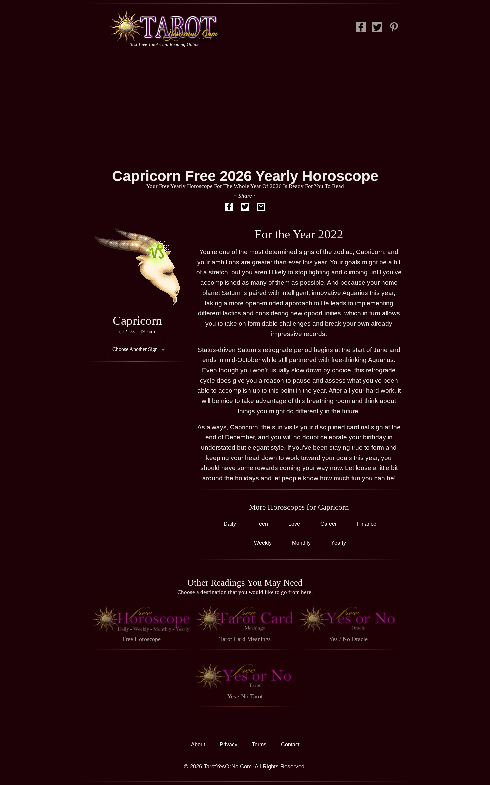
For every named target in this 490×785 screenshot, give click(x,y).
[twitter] (377, 29)
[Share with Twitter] (245, 208)
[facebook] (361, 29)
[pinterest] (394, 29)
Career (328, 524)
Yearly (338, 543)
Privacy (228, 744)
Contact (290, 744)
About (198, 744)
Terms (259, 744)
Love (294, 524)
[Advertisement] (245, 98)
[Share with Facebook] (229, 208)
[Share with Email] (261, 208)
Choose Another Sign (135, 349)
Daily (230, 524)
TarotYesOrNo (164, 27)
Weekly (263, 543)
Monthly (301, 543)
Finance (366, 524)
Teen (262, 524)
